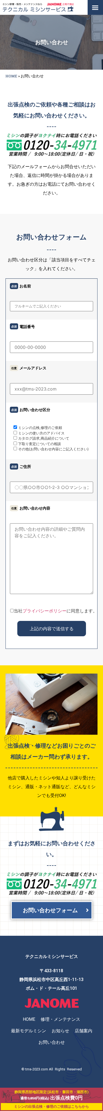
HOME (11, 75)
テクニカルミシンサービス (51, 956)
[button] (95, 7)
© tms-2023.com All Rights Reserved (51, 1069)
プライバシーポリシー (44, 611)
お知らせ (60, 1030)
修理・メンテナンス (60, 1019)
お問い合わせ (51, 1042)
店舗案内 (83, 1030)
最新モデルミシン (28, 1030)
